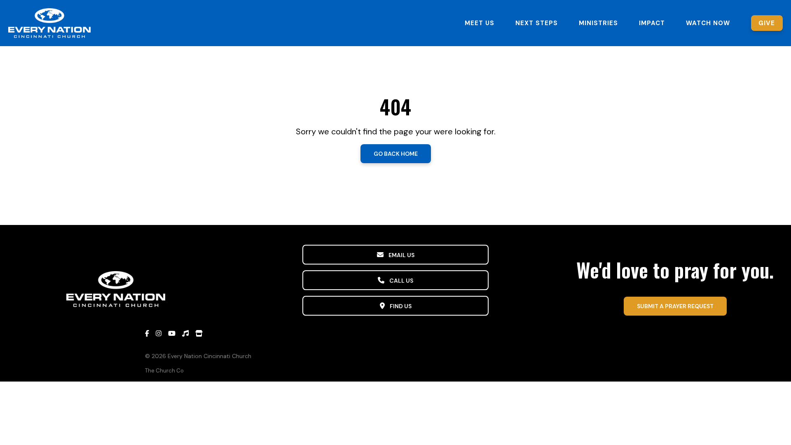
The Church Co (164, 370)
